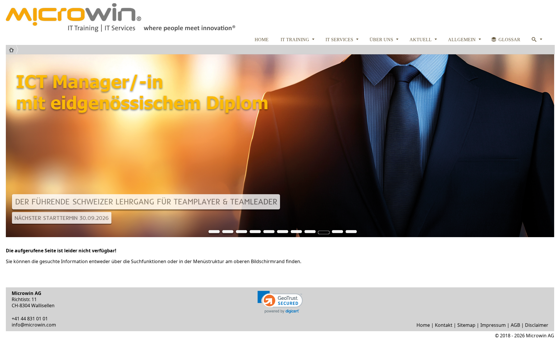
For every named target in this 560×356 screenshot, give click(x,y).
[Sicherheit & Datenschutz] (255, 233)
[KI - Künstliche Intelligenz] (296, 233)
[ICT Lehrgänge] (241, 233)
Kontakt (443, 325)
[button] (280, 302)
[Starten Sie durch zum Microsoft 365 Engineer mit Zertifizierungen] (269, 233)
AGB (515, 325)
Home (423, 325)
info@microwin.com (34, 325)
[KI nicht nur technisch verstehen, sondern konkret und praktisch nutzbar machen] (337, 233)
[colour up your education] (228, 233)
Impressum (493, 325)
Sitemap (466, 325)
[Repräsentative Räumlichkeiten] (310, 233)
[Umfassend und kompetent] (351, 233)
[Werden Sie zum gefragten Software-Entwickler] (282, 233)
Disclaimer (536, 325)
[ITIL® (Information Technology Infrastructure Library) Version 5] (214, 233)
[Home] (13, 49)
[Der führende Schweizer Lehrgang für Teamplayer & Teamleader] (324, 233)
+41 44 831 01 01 (30, 318)
